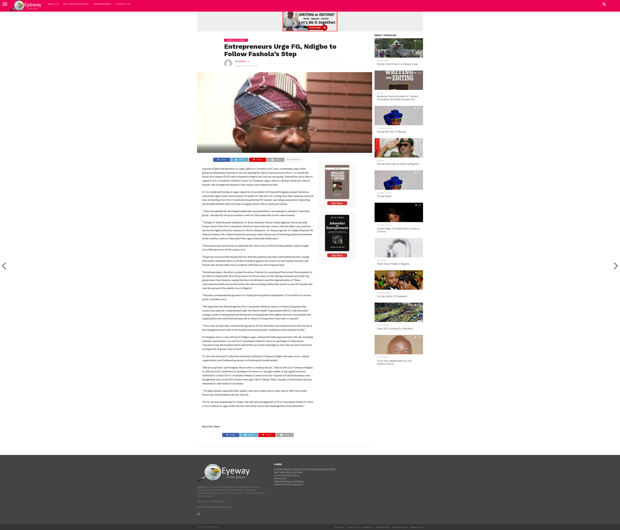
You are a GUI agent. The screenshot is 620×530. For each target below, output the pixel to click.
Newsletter (280, 478)
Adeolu (242, 61)
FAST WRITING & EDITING (76, 4)
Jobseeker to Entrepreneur (288, 484)
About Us (53, 4)
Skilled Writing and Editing (288, 481)
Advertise (367, 527)
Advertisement (102, 4)
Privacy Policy (400, 527)
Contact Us (123, 4)
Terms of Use (382, 527)
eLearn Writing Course (286, 475)
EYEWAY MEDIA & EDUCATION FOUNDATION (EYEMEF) (305, 469)
